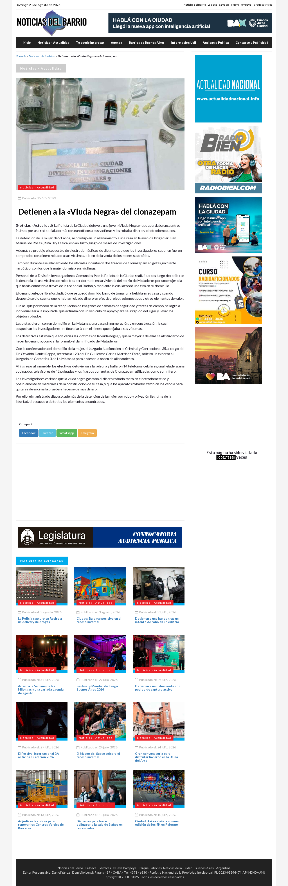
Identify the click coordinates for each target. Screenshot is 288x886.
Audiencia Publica (216, 42)
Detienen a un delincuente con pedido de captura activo (157, 687)
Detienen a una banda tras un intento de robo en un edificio (157, 620)
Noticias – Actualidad (53, 42)
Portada (21, 56)
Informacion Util (183, 42)
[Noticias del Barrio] (52, 23)
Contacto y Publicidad (252, 42)
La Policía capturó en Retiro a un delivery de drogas (40, 620)
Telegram (87, 433)
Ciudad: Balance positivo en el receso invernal (98, 620)
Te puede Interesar (90, 42)
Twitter (47, 433)
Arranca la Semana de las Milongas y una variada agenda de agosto (41, 689)
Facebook (29, 433)
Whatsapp (66, 433)
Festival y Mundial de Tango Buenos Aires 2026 (97, 687)
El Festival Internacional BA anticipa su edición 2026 (38, 755)
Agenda (116, 42)
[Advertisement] (100, 482)
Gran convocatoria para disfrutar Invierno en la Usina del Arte (156, 757)
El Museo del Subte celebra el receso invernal (98, 755)
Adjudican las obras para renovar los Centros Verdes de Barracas (41, 824)
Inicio (27, 42)
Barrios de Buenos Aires (146, 42)
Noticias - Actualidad (42, 56)
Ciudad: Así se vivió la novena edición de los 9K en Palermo (157, 822)
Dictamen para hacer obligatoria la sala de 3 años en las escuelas (99, 824)
